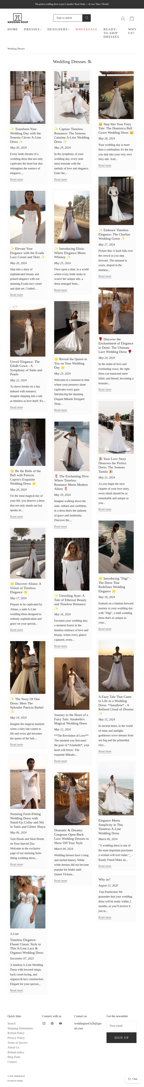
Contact (12, 1061)
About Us (13, 1047)
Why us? (104, 879)
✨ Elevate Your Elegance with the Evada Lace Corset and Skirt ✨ (27, 253)
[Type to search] (67, 18)
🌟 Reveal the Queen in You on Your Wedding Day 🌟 (70, 363)
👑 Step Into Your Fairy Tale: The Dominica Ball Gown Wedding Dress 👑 (116, 128)
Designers (57, 29)
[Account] (122, 18)
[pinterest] (52, 1023)
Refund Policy (16, 1033)
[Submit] (86, 17)
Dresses (32, 29)
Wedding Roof (19, 1076)
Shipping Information (20, 1028)
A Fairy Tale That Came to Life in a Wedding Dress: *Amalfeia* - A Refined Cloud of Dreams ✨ (116, 705)
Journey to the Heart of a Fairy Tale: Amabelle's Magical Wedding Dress (71, 719)
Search (12, 1023)
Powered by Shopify (15, 1081)
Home (13, 29)
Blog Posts (14, 1057)
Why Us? (132, 31)
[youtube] (60, 1023)
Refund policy (16, 1052)
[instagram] (44, 1023)
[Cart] (131, 18)
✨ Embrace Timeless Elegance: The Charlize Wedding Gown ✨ (114, 234)
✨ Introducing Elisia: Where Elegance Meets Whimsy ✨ (70, 253)
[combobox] (67, 18)
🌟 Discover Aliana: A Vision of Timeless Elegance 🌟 (25, 588)
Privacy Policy (16, 1037)
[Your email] (121, 1025)
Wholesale (86, 29)
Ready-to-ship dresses (111, 33)
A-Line (14, 933)
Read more (16, 179)
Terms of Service (18, 1042)
